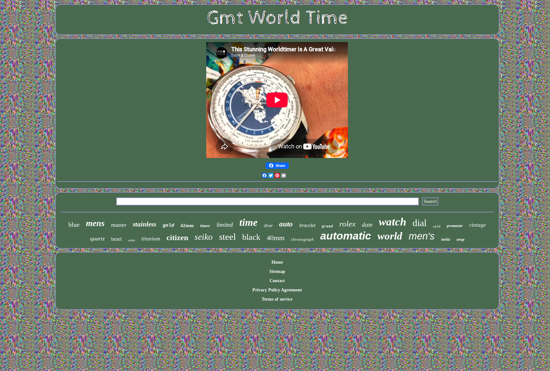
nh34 (437, 226)
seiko (203, 237)
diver (268, 225)
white (131, 240)
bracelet (307, 225)
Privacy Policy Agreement (277, 290)
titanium (150, 239)
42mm (187, 225)
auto (286, 224)
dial (419, 223)
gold (168, 225)
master (118, 225)
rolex (347, 223)
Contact (277, 280)
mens (95, 223)
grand (327, 226)
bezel (116, 239)
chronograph (302, 239)
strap (460, 239)
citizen (177, 237)
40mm (276, 238)
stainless (144, 224)
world (389, 236)
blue (74, 224)
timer (205, 225)
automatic (345, 236)
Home (277, 262)
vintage (477, 225)
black (251, 237)
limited (224, 224)
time (248, 222)
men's (422, 236)
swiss (445, 239)
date (367, 224)
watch (392, 222)
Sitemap (277, 271)
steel (227, 237)
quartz (97, 238)
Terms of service (277, 299)
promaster (455, 226)
